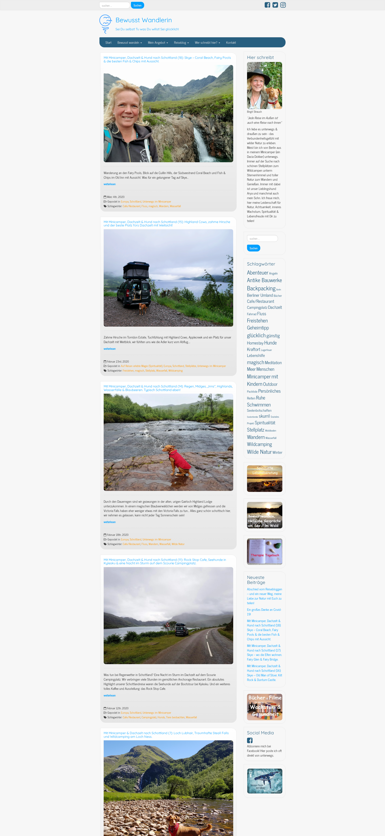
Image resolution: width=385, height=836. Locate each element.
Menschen (265, 369)
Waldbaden (270, 430)
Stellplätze (190, 366)
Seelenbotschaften (259, 410)
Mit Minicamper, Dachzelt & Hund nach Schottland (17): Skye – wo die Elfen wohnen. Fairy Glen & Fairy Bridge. (264, 652)
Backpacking (261, 288)
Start (108, 42)
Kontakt (231, 42)
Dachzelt (275, 306)
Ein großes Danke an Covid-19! (264, 611)
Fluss (144, 206)
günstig (273, 335)
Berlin (278, 289)
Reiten (251, 398)
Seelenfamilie (252, 417)
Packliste (252, 391)
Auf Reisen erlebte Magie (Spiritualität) (141, 366)
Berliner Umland (260, 294)
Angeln (273, 273)
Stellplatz (150, 370)
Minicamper (259, 376)
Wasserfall (175, 206)
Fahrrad (251, 313)
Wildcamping (175, 370)
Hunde (161, 717)
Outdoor (270, 384)
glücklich (256, 334)
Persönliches (269, 390)
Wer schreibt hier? (206, 42)
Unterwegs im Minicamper (157, 201)
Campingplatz (149, 717)
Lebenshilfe (256, 355)
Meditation (273, 362)
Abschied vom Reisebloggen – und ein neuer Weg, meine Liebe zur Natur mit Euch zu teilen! (264, 596)
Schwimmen (259, 404)
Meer (251, 369)
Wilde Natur (178, 544)
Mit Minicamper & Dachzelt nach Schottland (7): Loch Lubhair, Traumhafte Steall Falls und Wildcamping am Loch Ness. (166, 735)
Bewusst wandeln (129, 42)
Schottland (135, 201)
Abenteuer (257, 272)
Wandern (164, 206)
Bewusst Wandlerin (144, 20)
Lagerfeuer (266, 350)
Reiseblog (180, 42)
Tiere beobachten (175, 717)
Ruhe (260, 397)
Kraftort (253, 349)
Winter (277, 452)
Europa (125, 201)
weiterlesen (110, 184)
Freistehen (128, 370)
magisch (153, 206)
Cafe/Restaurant (131, 206)
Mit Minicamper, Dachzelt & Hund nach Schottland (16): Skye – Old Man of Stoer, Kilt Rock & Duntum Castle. (264, 673)
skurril (264, 416)
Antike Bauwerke (264, 280)
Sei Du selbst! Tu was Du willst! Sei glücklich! (147, 29)
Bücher (278, 295)
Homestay (255, 342)
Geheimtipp (258, 327)
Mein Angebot (157, 42)
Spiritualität (265, 422)
